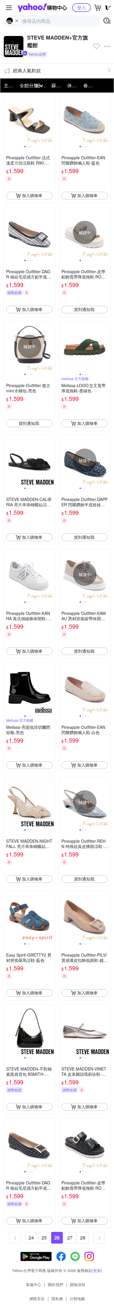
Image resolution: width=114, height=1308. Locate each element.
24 (31, 1237)
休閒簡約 (73, 85)
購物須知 (77, 1284)
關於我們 (55, 1284)
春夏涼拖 (89, 85)
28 (82, 1237)
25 (44, 1237)
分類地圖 (77, 1298)
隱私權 (57, 1298)
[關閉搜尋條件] (16, 20)
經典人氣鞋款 (27, 70)
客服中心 (33, 1284)
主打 (8, 85)
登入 (81, 7)
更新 (97, 1270)
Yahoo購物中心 (42, 8)
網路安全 (37, 1298)
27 (69, 1237)
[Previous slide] (7, 118)
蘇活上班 (57, 85)
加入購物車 (32, 195)
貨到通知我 (84, 309)
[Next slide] (51, 118)
